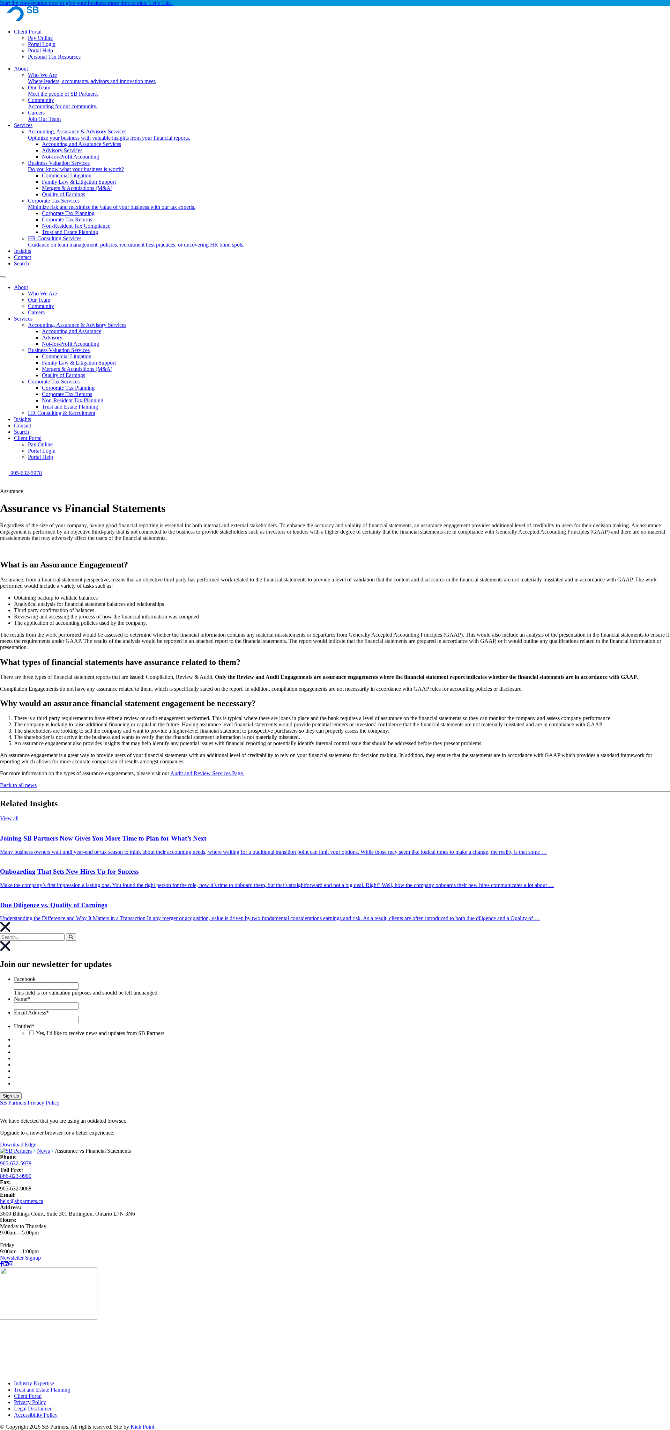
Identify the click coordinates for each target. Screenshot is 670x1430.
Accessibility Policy (36, 1415)
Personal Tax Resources (54, 57)
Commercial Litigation (66, 356)
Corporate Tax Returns (67, 394)
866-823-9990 (15, 1176)
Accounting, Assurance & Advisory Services (77, 325)
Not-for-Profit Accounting (70, 344)
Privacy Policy (30, 1402)
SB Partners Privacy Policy (30, 1103)
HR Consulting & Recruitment (61, 413)
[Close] (5, 949)
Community (41, 306)
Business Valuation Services (59, 350)
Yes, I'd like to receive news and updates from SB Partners (100, 1033)
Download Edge (18, 1144)
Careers (36, 312)
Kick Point (142, 1427)
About (21, 287)
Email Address (31, 1012)
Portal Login (41, 44)
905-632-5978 (15, 1163)
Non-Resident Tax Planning (72, 400)
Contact (22, 425)
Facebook (25, 979)
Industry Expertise (34, 1383)
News (43, 1151)
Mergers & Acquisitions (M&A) (77, 369)
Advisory (52, 337)
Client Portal (28, 32)
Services (23, 319)
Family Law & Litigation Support (79, 363)
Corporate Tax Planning (68, 388)
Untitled (24, 1026)
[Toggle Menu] (3, 277)
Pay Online (40, 38)
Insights (22, 419)
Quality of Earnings (63, 375)
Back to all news (18, 785)
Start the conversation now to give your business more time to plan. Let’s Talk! (86, 3)
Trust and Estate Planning (70, 407)
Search (21, 432)
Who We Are (42, 293)
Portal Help (40, 50)
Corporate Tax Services (54, 381)
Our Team (39, 300)
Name (22, 999)
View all (9, 818)
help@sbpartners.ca (21, 1201)
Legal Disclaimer (33, 1408)
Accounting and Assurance (71, 331)
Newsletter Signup (20, 1258)
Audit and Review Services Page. (207, 773)
